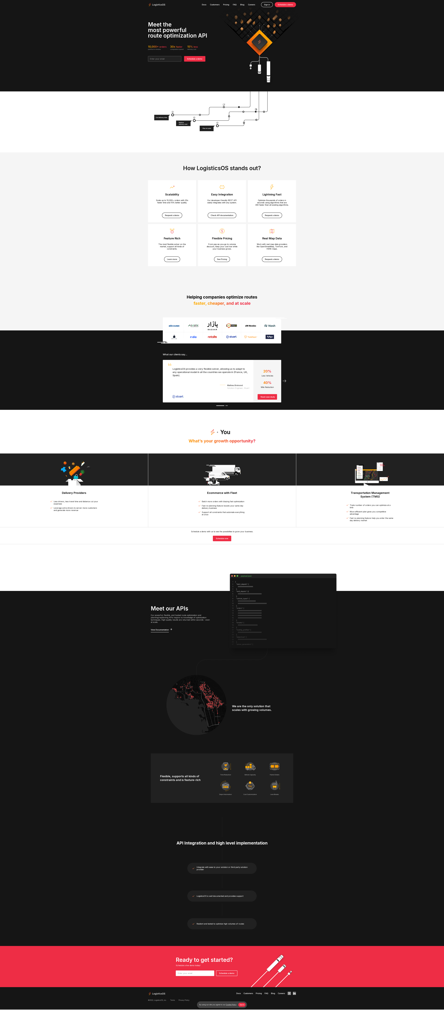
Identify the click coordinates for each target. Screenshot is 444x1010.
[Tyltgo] (269, 337)
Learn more (172, 259)
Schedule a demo (285, 4)
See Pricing (222, 259)
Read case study (268, 397)
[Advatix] (193, 325)
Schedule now (222, 538)
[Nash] (269, 325)
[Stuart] (231, 337)
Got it (242, 1005)
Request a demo (172, 215)
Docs (204, 4)
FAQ (235, 4)
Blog (242, 4)
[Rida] (193, 337)
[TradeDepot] (250, 337)
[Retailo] (212, 337)
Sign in (267, 4)
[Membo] (250, 325)
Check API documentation (222, 215)
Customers (214, 4)
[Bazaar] (212, 325)
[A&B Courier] (174, 325)
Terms (172, 1000)
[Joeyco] (231, 325)
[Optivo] (174, 337)
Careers (251, 4)
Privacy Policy (184, 1000)
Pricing (226, 4)
